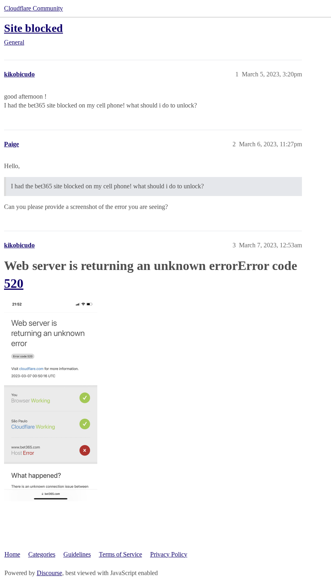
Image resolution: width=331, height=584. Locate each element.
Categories (41, 554)
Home (12, 554)
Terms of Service (120, 554)
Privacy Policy (168, 554)
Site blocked (33, 28)
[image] (50, 400)
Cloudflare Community (33, 8)
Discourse (49, 572)
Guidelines (77, 554)
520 (13, 283)
